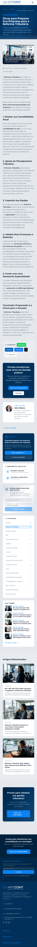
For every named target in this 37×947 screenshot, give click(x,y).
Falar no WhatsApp (19, 457)
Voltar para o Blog (10, 428)
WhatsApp (21, 345)
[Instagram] (6, 923)
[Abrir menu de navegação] (32, 2)
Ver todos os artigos (11, 642)
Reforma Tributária (12, 9)
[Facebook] (3, 923)
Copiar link (11, 354)
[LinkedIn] (9, 923)
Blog (7, 9)
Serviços (6, 931)
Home (4, 9)
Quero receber (19, 509)
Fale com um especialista (18, 388)
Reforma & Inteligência (12, 943)
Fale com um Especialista (19, 851)
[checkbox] (3, 877)
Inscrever (19, 872)
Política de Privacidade (12, 505)
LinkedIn (9, 349)
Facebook (19, 349)
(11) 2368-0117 (9, 904)
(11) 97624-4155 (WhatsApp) (13, 909)
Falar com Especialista (17, 814)
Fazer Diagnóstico (17, 453)
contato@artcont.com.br (12, 913)
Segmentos (7, 937)
